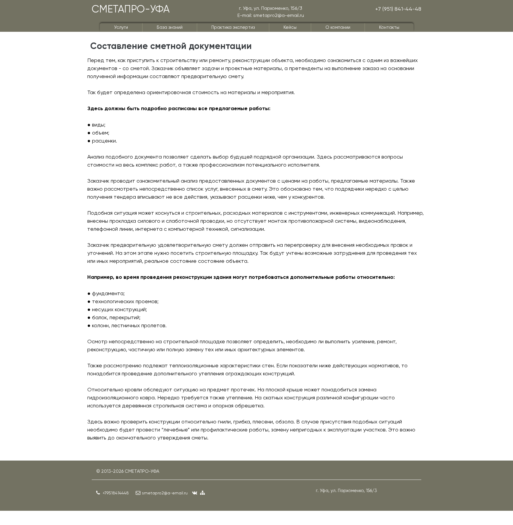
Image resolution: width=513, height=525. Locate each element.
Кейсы (290, 27)
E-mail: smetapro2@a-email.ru (271, 15)
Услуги (121, 27)
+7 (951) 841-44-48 (398, 9)
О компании (337, 27)
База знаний (170, 27)
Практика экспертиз (233, 27)
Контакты (389, 27)
